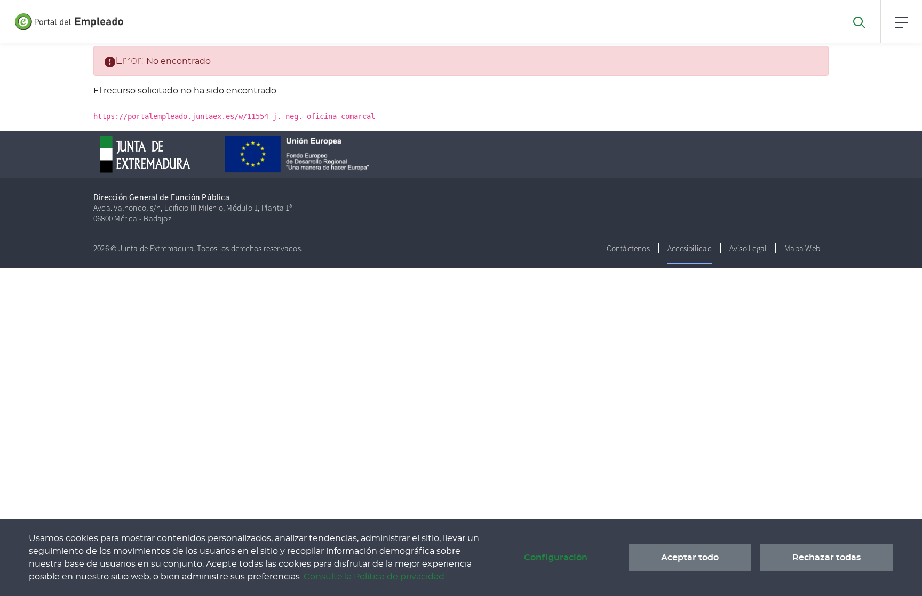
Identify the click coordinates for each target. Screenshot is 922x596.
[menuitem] (628, 248)
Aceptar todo (690, 557)
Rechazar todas (826, 557)
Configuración (555, 557)
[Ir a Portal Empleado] (51, 21)
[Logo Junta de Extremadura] (156, 152)
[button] (901, 21)
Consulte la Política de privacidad (374, 577)
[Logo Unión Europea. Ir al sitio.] (308, 152)
